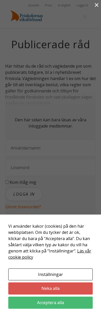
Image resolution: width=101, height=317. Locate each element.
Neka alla (50, 288)
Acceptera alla (50, 302)
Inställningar (50, 274)
